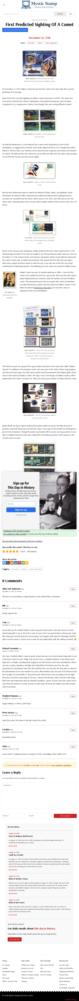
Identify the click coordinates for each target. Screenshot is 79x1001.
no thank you (21, 515)
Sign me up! (21, 510)
